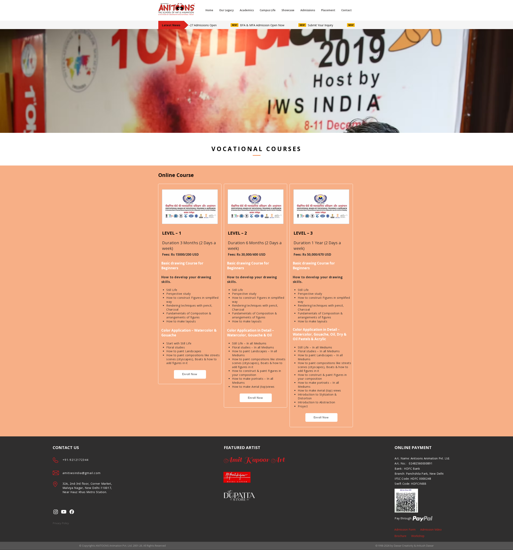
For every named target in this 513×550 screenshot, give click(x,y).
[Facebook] (72, 512)
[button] (226, 10)
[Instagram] (56, 512)
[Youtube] (64, 512)
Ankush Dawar (425, 545)
